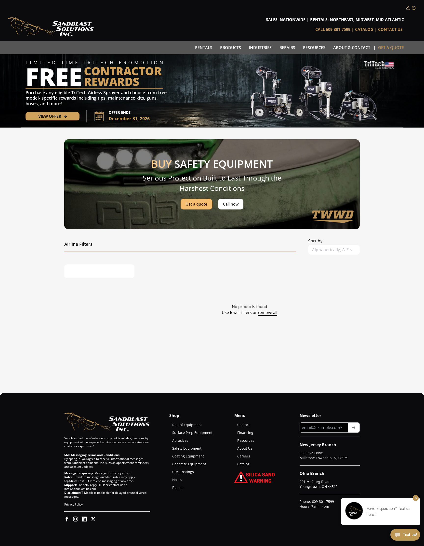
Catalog (364, 29)
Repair (177, 487)
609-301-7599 (323, 501)
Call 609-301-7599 (332, 29)
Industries (260, 47)
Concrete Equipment (189, 464)
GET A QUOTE (391, 47)
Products (230, 47)
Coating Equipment (188, 456)
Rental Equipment (187, 424)
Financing (245, 432)
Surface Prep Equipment (192, 432)
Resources (314, 47)
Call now (230, 204)
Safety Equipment (186, 448)
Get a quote (196, 204)
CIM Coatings (183, 471)
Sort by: (316, 241)
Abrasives (180, 440)
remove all (267, 312)
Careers (243, 456)
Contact (243, 424)
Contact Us (390, 29)
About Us (244, 448)
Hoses (177, 479)
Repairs (287, 47)
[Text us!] (405, 535)
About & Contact (351, 47)
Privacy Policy (73, 504)
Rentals (203, 47)
